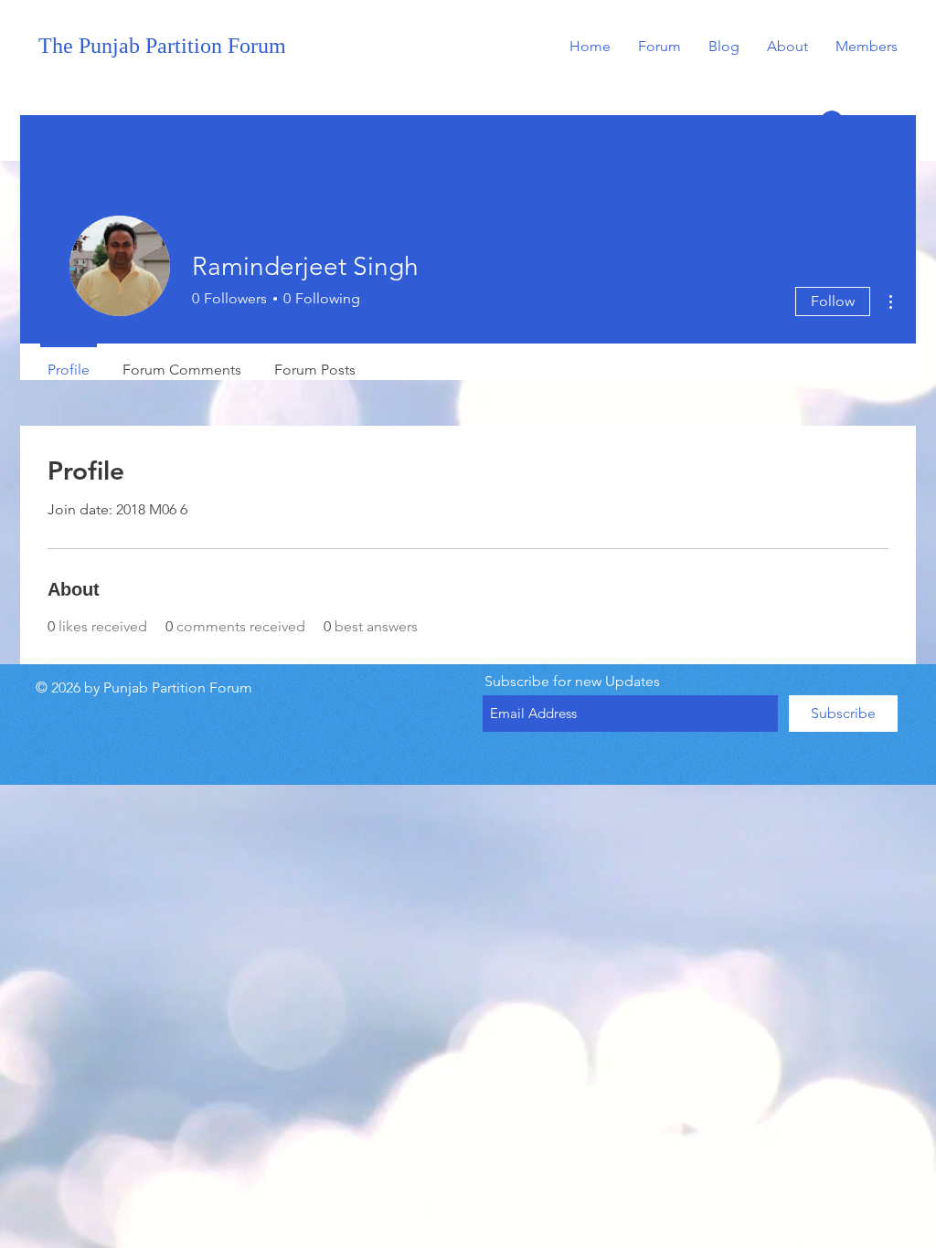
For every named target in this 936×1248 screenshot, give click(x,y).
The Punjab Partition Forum (162, 46)
